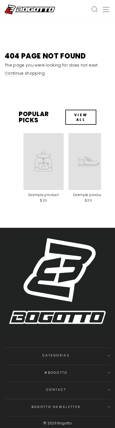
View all (80, 117)
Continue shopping (25, 73)
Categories (56, 355)
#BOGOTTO (56, 372)
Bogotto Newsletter (56, 407)
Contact (56, 389)
